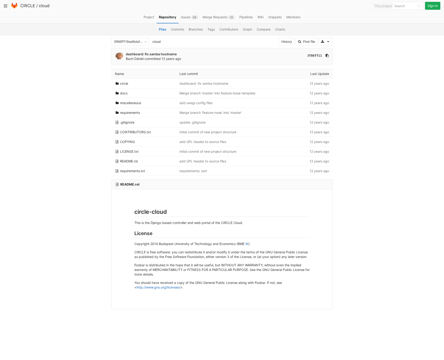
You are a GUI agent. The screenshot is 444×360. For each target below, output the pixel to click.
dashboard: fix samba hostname (151, 54)
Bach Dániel (135, 59)
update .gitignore (192, 122)
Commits (177, 29)
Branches (196, 29)
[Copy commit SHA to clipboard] (327, 55)
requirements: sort (193, 171)
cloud (44, 5)
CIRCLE (27, 5)
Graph (247, 29)
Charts (280, 29)
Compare (264, 29)
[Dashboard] (14, 7)
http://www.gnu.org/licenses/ (158, 287)
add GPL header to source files (202, 142)
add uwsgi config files (196, 103)
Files (162, 29)
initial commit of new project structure (207, 132)
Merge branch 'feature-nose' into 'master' (210, 113)
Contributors (228, 29)
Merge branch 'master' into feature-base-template (217, 93)
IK (246, 244)
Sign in (433, 6)
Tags (211, 29)
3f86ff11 (314, 55)
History (286, 41)
